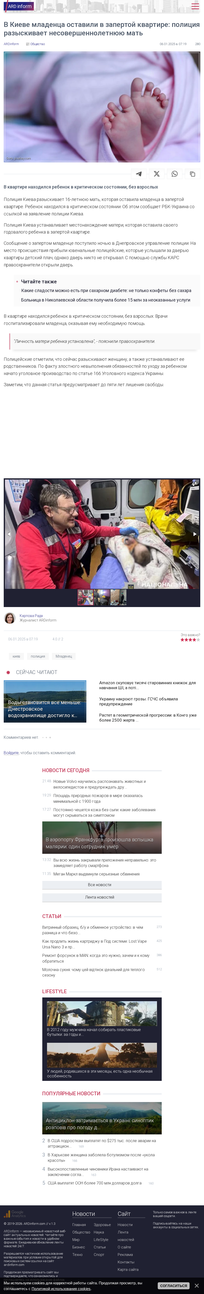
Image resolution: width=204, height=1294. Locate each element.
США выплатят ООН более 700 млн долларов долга (100, 1183)
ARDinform (11, 1231)
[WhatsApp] (174, 174)
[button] (195, 484)
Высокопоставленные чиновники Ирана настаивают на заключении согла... (98, 1172)
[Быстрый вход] (182, 6)
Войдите (11, 752)
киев (16, 656)
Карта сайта (128, 1269)
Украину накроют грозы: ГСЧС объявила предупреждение (138, 701)
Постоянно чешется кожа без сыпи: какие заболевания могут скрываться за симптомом (104, 812)
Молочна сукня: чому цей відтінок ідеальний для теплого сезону (102, 972)
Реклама (125, 1254)
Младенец (64, 656)
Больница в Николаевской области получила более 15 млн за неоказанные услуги (105, 300)
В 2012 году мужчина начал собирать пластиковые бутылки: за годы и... (94, 1032)
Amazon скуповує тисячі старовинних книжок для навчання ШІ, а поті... (147, 685)
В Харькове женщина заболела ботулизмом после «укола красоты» (101, 1158)
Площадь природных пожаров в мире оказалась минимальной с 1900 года (98, 798)
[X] (156, 174)
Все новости (99, 884)
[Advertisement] (102, 437)
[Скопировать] (192, 174)
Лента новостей (99, 897)
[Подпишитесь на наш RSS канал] (184, 1240)
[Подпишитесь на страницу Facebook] (156, 1240)
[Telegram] (139, 174)
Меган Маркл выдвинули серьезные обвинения (96, 874)
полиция (38, 656)
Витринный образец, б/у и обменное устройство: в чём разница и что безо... (102, 930)
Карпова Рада (31, 616)
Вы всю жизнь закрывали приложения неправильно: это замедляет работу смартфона (104, 863)
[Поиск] (167, 6)
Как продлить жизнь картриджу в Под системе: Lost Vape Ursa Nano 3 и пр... (102, 944)
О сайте (124, 1247)
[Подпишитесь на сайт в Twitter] (170, 1240)
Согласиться (173, 1286)
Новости (125, 1225)
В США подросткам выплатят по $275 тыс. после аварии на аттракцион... (102, 1143)
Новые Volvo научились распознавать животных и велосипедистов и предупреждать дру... (99, 784)
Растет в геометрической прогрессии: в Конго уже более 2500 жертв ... (148, 718)
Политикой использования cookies (61, 1289)
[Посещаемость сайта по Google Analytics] (15, 1214)
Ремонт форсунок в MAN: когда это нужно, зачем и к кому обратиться (102, 958)
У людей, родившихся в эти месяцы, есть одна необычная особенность (100, 1073)
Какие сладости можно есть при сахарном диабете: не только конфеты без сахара (106, 290)
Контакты (126, 1262)
